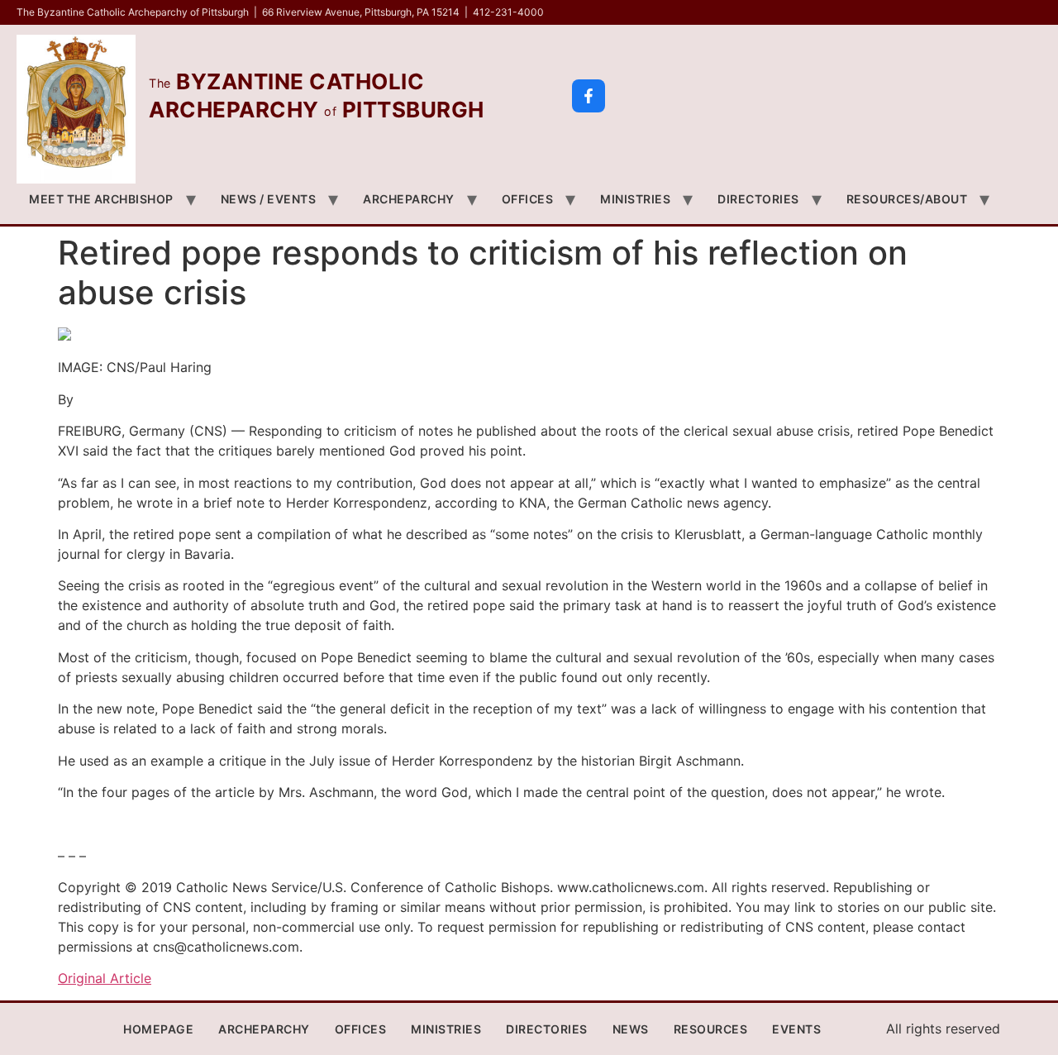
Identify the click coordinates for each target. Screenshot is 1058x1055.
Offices (528, 199)
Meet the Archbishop (101, 199)
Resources (711, 1029)
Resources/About (907, 199)
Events (796, 1029)
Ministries (635, 199)
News (630, 1029)
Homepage (158, 1029)
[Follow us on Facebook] (588, 95)
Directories (758, 199)
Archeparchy (409, 199)
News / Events (269, 199)
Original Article (104, 978)
